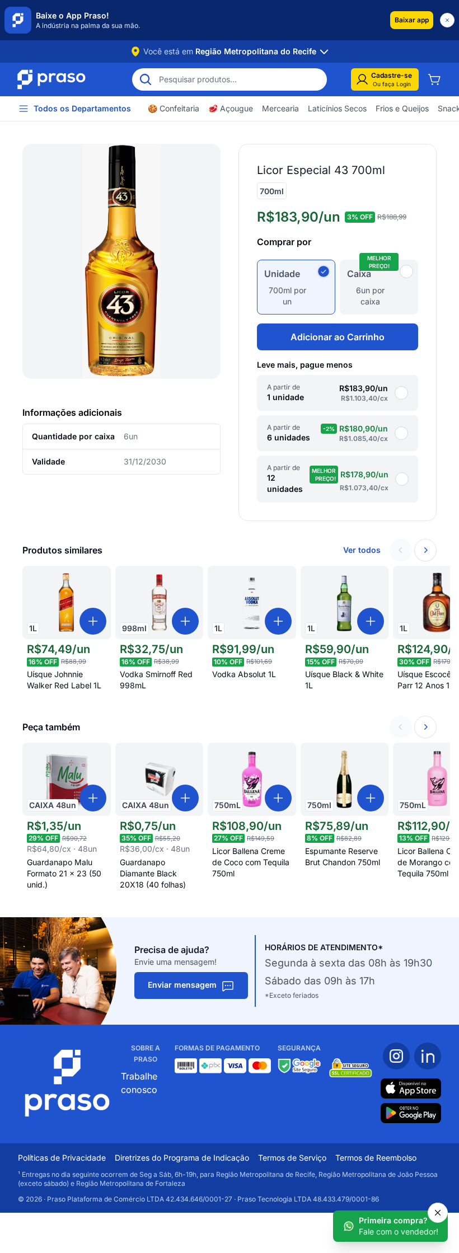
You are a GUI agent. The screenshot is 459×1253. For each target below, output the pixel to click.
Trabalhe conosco (139, 1083)
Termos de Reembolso (375, 1157)
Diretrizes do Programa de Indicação (182, 1157)
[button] (411, 20)
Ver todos (362, 550)
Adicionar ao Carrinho (338, 336)
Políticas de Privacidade (62, 1157)
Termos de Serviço (292, 1157)
